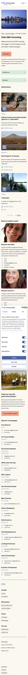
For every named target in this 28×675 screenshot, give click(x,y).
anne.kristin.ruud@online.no (12, 561)
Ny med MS (4, 596)
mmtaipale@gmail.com (10, 263)
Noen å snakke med (6, 605)
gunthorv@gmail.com (10, 468)
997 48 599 (7, 444)
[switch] (24, 342)
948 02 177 (7, 551)
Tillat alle (14, 357)
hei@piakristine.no (9, 456)
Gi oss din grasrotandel (10, 413)
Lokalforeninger (9, 33)
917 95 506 (7, 494)
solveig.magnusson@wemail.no (13, 537)
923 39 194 (7, 458)
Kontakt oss (5, 72)
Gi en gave (4, 617)
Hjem (2, 33)
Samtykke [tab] (5, 311)
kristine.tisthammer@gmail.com (13, 573)
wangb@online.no (9, 513)
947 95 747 (7, 482)
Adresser (5, 80)
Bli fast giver (4, 620)
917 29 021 (7, 432)
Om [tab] (23, 311)
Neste (19, 215)
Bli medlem (6, 54)
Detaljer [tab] (14, 311)
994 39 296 (7, 575)
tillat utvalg (14, 362)
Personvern (4, 641)
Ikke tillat (14, 366)
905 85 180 (7, 470)
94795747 (7, 265)
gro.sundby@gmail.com (11, 442)
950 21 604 (7, 563)
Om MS (3, 593)
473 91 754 (7, 527)
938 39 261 (7, 539)
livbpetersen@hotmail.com (12, 549)
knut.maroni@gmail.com (11, 430)
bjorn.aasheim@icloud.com (12, 503)
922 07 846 (7, 515)
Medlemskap (5, 629)
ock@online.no (8, 492)
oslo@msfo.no (8, 525)
